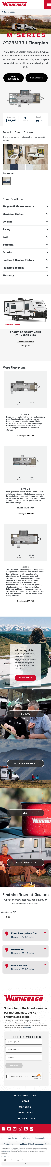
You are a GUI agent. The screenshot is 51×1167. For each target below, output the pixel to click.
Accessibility (40, 1138)
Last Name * (13, 1049)
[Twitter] (9, 1129)
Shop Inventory (13, 77)
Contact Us (8, 1144)
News (25, 1101)
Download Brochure (25, 341)
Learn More (25, 678)
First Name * (13, 1042)
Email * (11, 1057)
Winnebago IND (25, 1095)
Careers (25, 1107)
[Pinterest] (26, 1129)
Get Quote (25, 346)
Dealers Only (25, 1118)
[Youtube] (15, 1129)
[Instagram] (20, 1129)
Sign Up (14, 1065)
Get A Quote (36, 78)
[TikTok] (31, 1129)
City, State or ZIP (8, 912)
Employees (26, 1112)
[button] (25, 405)
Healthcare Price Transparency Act (33, 1144)
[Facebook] (3, 1129)
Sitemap (26, 1138)
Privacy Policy (28, 1027)
